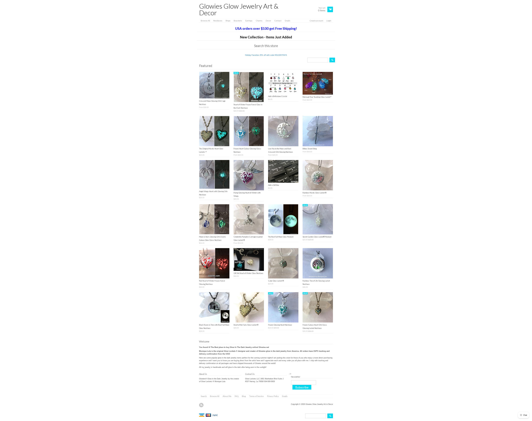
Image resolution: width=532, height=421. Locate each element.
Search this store (266, 46)
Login (329, 20)
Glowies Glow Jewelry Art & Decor (238, 9)
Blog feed (201, 405)
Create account (316, 20)
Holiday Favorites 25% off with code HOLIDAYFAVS (266, 55)
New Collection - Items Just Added (266, 37)
